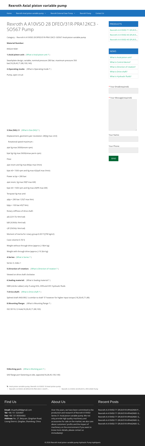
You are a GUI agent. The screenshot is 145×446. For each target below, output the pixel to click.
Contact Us (100, 13)
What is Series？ (24, 257)
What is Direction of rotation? (122, 67)
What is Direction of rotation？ (44, 268)
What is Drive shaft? (118, 71)
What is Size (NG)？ (30, 130)
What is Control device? (120, 62)
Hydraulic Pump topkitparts (89, 442)
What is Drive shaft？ (31, 291)
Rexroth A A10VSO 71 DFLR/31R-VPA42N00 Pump (120, 410)
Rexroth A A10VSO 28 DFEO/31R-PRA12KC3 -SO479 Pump (30, 389)
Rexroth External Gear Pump (62, 13)
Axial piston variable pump (19, 386)
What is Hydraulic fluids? (120, 76)
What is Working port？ (34, 369)
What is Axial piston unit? (121, 57)
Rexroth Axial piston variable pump (37, 5)
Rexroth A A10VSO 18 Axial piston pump (45, 386)
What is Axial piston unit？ (38, 54)
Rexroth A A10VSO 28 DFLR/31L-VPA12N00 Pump (80, 389)
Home (9, 13)
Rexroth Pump (85, 13)
